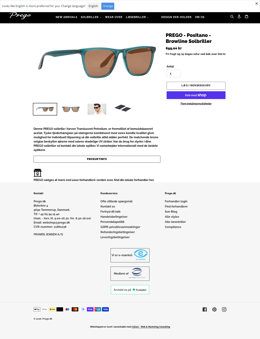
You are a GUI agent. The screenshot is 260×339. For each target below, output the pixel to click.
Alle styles (172, 216)
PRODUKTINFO (97, 159)
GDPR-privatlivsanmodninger (120, 227)
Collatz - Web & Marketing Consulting (151, 327)
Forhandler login (176, 201)
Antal (170, 66)
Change (108, 6)
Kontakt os (107, 206)
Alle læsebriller (175, 222)
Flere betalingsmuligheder (196, 103)
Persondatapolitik (112, 222)
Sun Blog (171, 211)
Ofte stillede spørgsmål (116, 201)
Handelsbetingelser (114, 216)
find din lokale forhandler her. (134, 180)
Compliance (173, 227)
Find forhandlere (176, 206)
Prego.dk (47, 318)
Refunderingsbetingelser (117, 232)
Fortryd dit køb (110, 211)
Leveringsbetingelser (115, 237)
